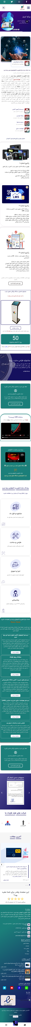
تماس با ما (26, 948)
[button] (2, 793)
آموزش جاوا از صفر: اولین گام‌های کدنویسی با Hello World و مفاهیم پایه (13, 970)
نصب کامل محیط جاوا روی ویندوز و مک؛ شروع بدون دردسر (13, 977)
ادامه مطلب (4, 880)
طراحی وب (14, 876)
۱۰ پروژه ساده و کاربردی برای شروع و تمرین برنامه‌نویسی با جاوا (16, 867)
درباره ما (27, 954)
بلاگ (28, 951)
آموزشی (19, 876)
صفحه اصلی (26, 943)
